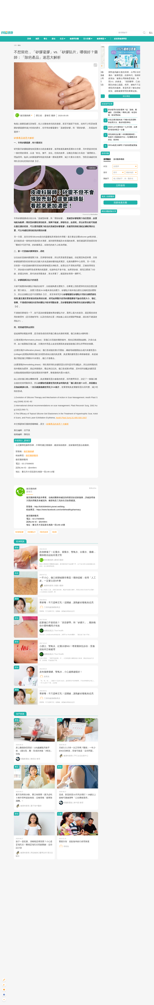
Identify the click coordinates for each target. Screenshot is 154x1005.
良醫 (15, 45)
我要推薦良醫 (120, 202)
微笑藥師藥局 (32, 455)
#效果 (54, 532)
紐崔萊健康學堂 (120, 39)
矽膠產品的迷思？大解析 (57, 424)
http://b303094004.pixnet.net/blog (49, 506)
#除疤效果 (44, 532)
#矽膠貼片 (32, 532)
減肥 (37, 39)
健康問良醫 (74, 39)
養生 (45, 39)
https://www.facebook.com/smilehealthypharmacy (58, 510)
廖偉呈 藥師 (50, 115)
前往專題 (120, 96)
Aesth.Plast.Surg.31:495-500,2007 (71, 418)
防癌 (29, 39)
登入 (151, 33)
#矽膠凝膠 (19, 532)
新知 (53, 39)
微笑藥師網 (25, 115)
